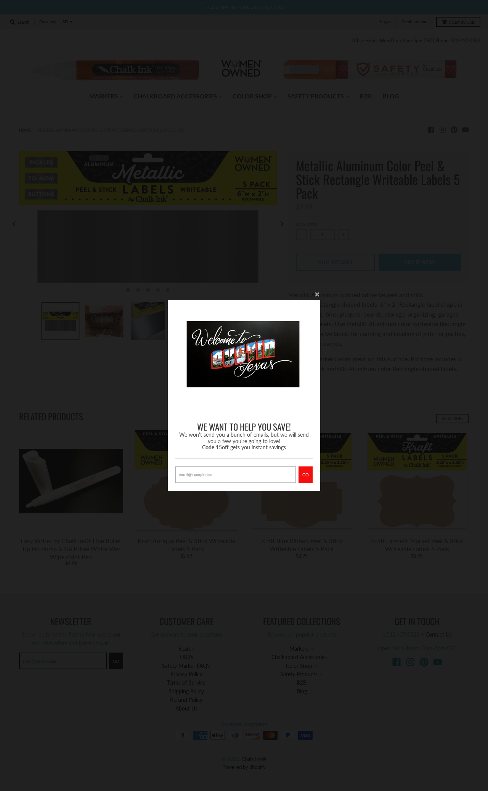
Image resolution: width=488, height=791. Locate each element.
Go (305, 474)
